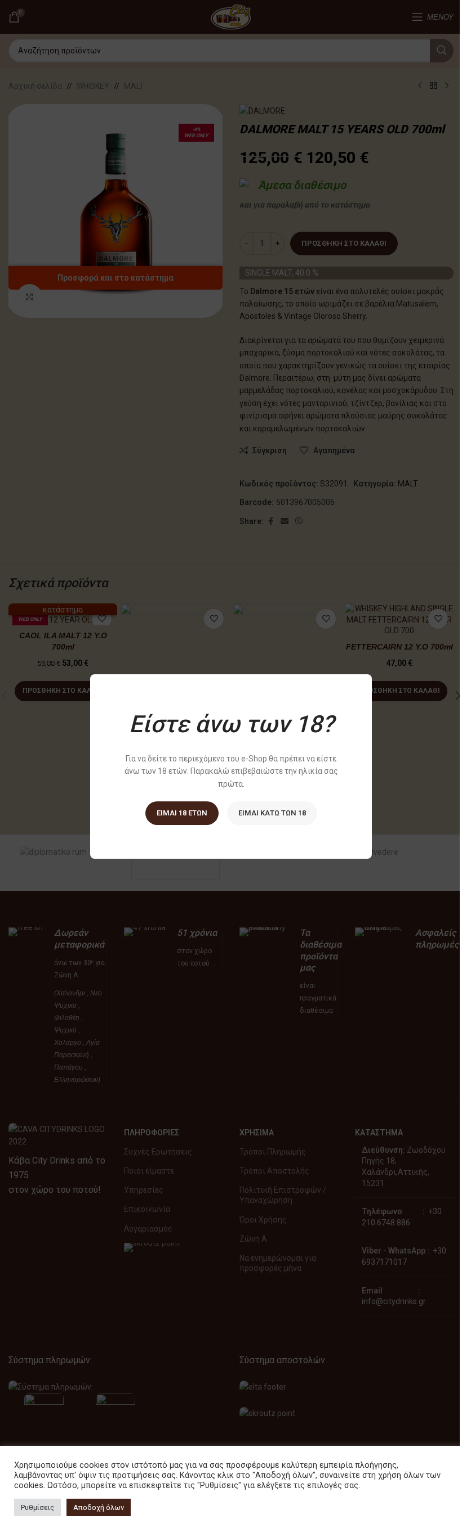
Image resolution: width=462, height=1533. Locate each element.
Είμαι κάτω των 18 (272, 813)
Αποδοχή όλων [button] (98, 1507)
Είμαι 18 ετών (182, 813)
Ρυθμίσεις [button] (37, 1507)
